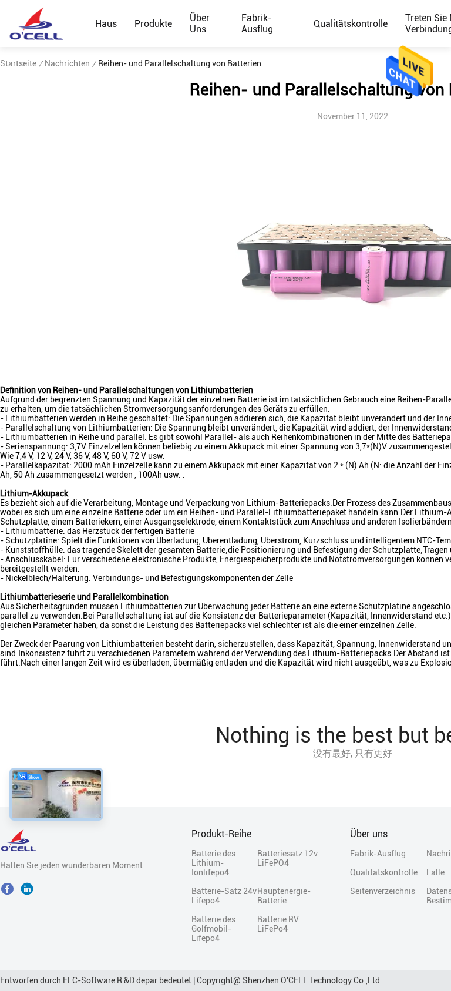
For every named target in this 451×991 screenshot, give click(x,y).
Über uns (200, 23)
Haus (106, 23)
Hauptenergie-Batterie (284, 895)
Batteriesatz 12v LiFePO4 (287, 858)
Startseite (18, 63)
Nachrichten (67, 63)
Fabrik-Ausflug (257, 23)
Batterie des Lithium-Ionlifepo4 (213, 863)
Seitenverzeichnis (382, 891)
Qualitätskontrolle (351, 23)
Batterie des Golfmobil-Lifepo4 (213, 929)
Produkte (153, 23)
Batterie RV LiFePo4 (278, 924)
